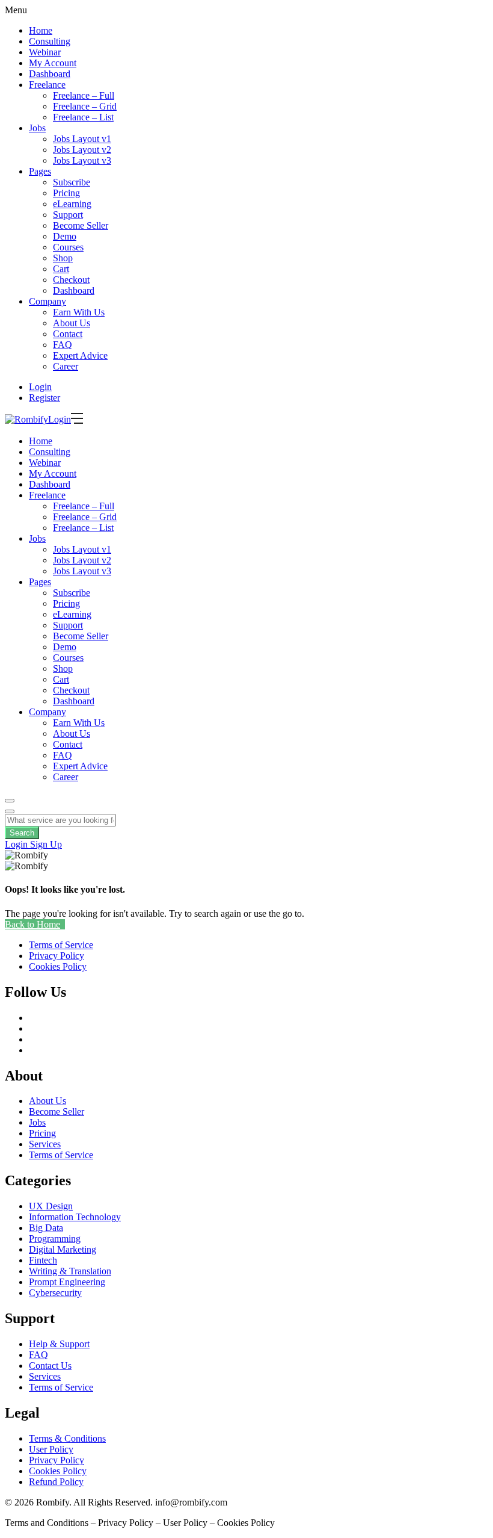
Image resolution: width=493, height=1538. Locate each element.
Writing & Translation (70, 1271)
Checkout (71, 279)
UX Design (51, 1206)
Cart (61, 269)
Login (40, 387)
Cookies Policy (58, 1471)
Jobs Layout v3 (82, 160)
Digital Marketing (62, 1249)
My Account (52, 63)
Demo (64, 236)
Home (40, 30)
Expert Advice (80, 355)
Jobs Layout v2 (82, 149)
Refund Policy (56, 1482)
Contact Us (50, 1365)
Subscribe (71, 182)
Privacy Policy (56, 1460)
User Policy (51, 1449)
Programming (55, 1238)
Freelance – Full (83, 95)
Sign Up (46, 844)
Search (22, 832)
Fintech (43, 1260)
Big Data (46, 1228)
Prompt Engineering (67, 1282)
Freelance (47, 84)
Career (65, 366)
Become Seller (80, 225)
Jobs (37, 128)
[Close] (9, 811)
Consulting (49, 41)
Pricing (66, 193)
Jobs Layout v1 (82, 139)
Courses (68, 247)
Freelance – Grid (85, 106)
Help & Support (59, 1344)
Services (45, 1144)
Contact (67, 334)
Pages (40, 171)
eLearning (72, 204)
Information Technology (75, 1217)
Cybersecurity (55, 1293)
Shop (63, 258)
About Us (71, 323)
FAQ (62, 345)
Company (47, 301)
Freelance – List (83, 117)
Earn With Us (79, 312)
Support (68, 214)
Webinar (45, 52)
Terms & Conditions (67, 1438)
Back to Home (32, 924)
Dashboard (49, 74)
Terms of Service (61, 1155)
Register (44, 397)
